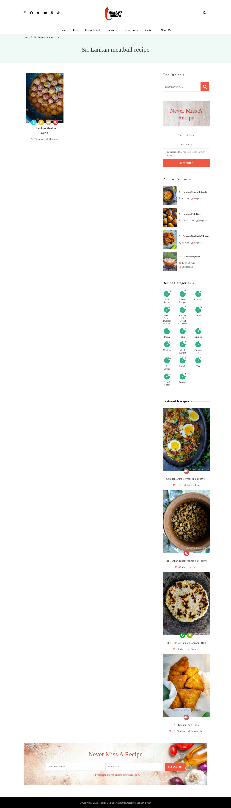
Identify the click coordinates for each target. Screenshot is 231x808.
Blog (75, 30)
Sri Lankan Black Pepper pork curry (186, 560)
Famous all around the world (182, 319)
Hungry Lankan (106, 802)
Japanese (198, 337)
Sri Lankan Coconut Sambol (193, 192)
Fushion (198, 315)
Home (63, 30)
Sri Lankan (167, 367)
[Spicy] (55, 122)
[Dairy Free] (34, 122)
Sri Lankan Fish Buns (190, 214)
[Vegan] (182, 635)
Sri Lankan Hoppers (189, 256)
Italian (182, 337)
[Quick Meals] (48, 122)
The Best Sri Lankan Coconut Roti (186, 642)
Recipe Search (92, 30)
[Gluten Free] (41, 122)
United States (167, 383)
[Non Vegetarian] (186, 471)
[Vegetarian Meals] (190, 635)
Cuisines (112, 30)
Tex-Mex (183, 366)
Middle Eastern (182, 351)
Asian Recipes (167, 300)
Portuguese (198, 351)
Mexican (167, 350)
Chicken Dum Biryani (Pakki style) (186, 478)
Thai (198, 366)
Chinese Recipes (182, 300)
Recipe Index (131, 30)
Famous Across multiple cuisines (167, 319)
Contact (149, 30)
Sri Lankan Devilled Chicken (194, 236)
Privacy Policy (144, 802)
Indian (167, 337)
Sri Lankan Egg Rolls (186, 724)
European (198, 299)
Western (182, 382)
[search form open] (204, 12)
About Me (166, 30)
